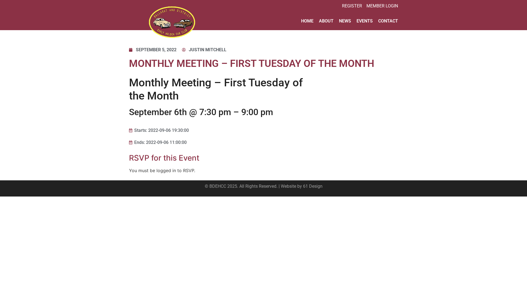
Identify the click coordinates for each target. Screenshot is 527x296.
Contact (388, 21)
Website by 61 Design (302, 186)
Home (307, 21)
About (326, 21)
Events (365, 21)
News (345, 21)
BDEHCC (217, 186)
